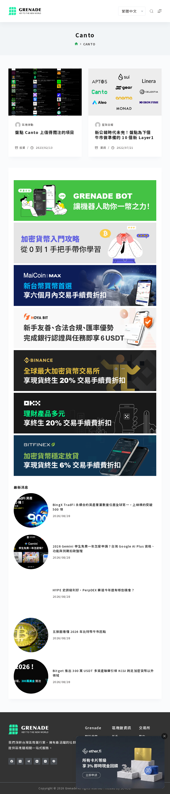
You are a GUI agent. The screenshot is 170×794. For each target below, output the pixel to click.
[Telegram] (28, 761)
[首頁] (76, 44)
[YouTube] (37, 761)
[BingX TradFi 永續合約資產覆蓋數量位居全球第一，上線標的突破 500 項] (31, 510)
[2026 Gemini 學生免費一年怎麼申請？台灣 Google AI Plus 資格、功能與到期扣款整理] (31, 552)
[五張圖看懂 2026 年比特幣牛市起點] (31, 635)
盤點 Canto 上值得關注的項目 (44, 132)
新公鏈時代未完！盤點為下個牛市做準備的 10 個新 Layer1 (124, 134)
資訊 (103, 147)
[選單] (160, 11)
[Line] (53, 761)
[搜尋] (151, 11)
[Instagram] (45, 761)
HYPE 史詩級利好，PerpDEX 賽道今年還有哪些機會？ (94, 590)
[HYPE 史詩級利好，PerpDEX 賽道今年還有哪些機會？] (31, 593)
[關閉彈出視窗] (164, 736)
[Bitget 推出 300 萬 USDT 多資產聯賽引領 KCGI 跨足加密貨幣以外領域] (31, 676)
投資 (22, 147)
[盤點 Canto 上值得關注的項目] (45, 92)
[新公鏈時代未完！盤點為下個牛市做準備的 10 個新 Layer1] (125, 92)
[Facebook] (11, 761)
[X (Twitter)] (20, 761)
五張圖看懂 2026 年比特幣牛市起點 (79, 631)
